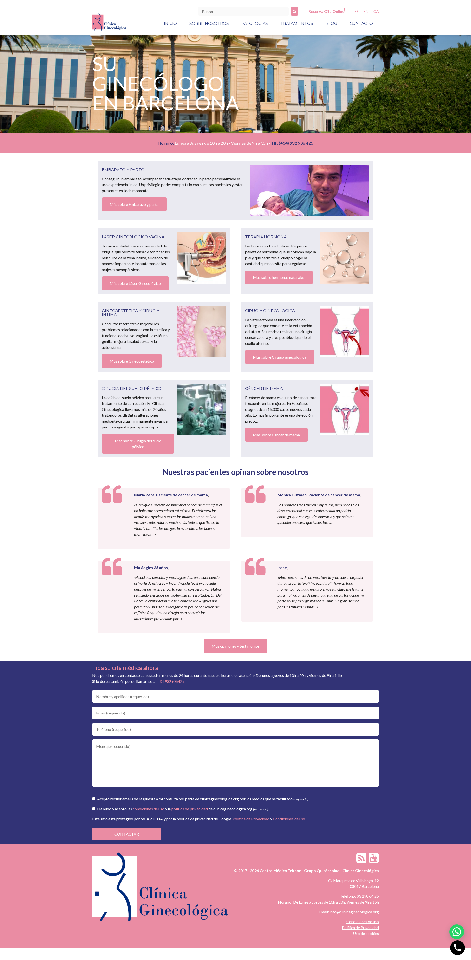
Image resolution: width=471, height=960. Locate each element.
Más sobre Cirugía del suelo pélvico (138, 443)
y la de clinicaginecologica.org (182, 808)
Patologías (254, 23)
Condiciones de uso (289, 819)
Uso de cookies (366, 933)
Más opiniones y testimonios (236, 646)
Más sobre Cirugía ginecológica (279, 357)
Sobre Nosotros (209, 23)
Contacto (361, 23)
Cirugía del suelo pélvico (131, 388)
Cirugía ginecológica (270, 311)
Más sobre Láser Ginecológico (135, 283)
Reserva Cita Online (326, 11)
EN (366, 11)
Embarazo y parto (123, 170)
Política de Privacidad (250, 819)
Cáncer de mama (264, 388)
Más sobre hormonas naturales (279, 277)
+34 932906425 (170, 681)
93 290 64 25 (368, 896)
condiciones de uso (148, 808)
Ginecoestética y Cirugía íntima (130, 313)
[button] (456, 931)
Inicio (170, 23)
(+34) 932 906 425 (296, 143)
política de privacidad (189, 808)
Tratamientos (296, 23)
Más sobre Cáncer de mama (276, 434)
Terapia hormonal (267, 237)
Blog (331, 23)
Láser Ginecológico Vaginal (134, 237)
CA (376, 11)
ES (356, 11)
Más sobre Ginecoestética (132, 361)
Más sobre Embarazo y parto (134, 204)
